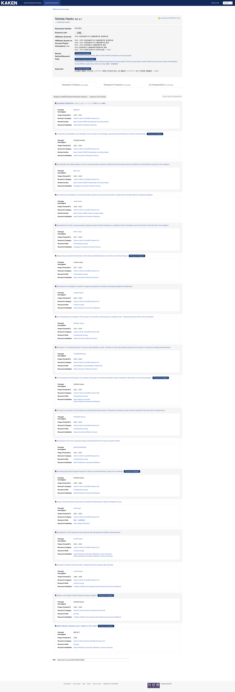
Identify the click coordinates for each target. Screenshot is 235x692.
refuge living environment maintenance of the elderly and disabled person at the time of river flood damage (92, 256)
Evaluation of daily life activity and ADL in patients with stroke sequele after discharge (85, 565)
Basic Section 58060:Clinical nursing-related (152, 61)
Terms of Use (97, 684)
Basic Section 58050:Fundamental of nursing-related (113, 55)
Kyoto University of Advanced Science (86, 155)
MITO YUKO (78, 232)
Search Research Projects (32, 3)
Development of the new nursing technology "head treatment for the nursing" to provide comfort (88, 441)
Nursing (92, 55)
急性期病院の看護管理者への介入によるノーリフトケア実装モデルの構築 (81, 103)
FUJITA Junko (78, 539)
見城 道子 (77, 110)
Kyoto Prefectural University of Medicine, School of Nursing (93, 556)
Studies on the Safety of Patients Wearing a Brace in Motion (76, 595)
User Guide (77, 684)
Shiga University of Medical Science (85, 338)
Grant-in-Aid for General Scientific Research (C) (89, 641)
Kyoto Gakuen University (82, 399)
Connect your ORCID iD (169, 18)
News (89, 684)
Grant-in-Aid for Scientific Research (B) (86, 332)
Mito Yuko (77, 171)
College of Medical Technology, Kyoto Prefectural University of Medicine (97, 586)
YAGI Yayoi (77, 508)
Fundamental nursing (82, 55)
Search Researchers (52, 3)
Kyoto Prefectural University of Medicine (87, 216)
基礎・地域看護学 (112, 64)
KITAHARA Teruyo (80, 417)
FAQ (83, 684)
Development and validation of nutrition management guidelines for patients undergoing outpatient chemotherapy (94, 286)
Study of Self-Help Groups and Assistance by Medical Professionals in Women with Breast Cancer (89, 502)
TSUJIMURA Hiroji (80, 354)
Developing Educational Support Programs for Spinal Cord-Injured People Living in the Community (90, 471)
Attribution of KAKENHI (110, 684)
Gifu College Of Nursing (81, 523)
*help (178, 18)
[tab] (75, 85)
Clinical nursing (131, 61)
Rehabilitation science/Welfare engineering (88, 366)
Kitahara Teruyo (79, 323)
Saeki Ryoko (78, 201)
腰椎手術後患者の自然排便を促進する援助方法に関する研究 (77, 626)
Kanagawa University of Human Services (87, 186)
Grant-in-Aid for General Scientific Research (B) (89, 610)
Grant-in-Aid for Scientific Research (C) (86, 118)
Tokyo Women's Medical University (85, 125)
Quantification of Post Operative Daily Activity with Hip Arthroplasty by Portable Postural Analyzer (88, 532)
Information (67, 684)
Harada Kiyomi (78, 293)
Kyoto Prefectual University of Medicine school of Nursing (93, 554)
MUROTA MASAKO (80, 447)
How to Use (215, 3)
